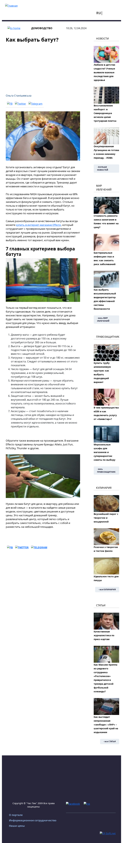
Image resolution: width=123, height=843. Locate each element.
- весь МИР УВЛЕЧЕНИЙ (103, 319)
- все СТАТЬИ (109, 741)
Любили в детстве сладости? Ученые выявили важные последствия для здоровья (104, 72)
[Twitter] (20, 103)
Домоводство (41, 28)
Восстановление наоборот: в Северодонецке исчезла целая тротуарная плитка (105, 113)
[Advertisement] (43, 66)
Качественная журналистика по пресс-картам (104, 635)
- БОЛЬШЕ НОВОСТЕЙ (102, 168)
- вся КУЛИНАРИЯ (107, 589)
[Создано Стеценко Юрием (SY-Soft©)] (108, 833)
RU (98, 13)
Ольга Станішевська (18, 95)
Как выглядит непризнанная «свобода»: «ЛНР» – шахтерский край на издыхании (106, 724)
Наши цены (17, 826)
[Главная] (11, 5)
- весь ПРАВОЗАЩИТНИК (106, 470)
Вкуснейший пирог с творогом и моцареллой (106, 517)
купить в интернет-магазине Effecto (38, 225)
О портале (16, 815)
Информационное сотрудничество (32, 820)
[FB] (9, 103)
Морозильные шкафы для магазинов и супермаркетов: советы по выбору (104, 452)
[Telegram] (35, 103)
